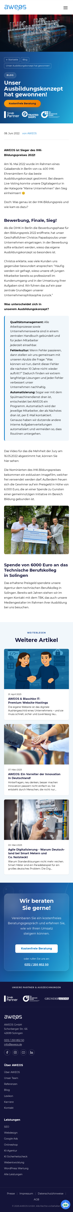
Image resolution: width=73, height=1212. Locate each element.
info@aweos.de (13, 1044)
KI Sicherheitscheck (15, 1156)
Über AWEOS (12, 1072)
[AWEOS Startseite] (19, 8)
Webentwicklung (14, 1162)
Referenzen (10, 1084)
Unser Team (11, 1078)
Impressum (26, 1193)
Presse (11, 1193)
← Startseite (12, 59)
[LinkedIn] (32, 1052)
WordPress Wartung (16, 1168)
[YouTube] (23, 1052)
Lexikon (8, 1096)
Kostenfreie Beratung (22, 103)
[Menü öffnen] (65, 7)
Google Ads (11, 1138)
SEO (6, 1126)
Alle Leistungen (13, 1174)
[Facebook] (7, 1052)
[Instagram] (15, 1052)
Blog (25, 59)
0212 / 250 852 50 (36, 964)
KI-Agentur (10, 1150)
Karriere (9, 1101)
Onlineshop (11, 1144)
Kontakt (9, 1107)
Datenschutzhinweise (50, 1193)
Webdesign (10, 1132)
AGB (36, 1199)
